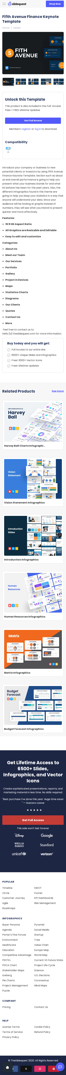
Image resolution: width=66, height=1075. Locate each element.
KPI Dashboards (43, 898)
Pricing (6, 1007)
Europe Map (41, 950)
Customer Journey (13, 898)
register (26, 129)
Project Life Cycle (44, 965)
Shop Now (55, 3)
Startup (38, 935)
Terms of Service (12, 1032)
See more (58, 391)
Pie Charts (8, 980)
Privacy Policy (10, 1037)
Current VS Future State (48, 960)
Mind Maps (40, 985)
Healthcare (9, 945)
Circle (5, 893)
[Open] (7, 1067)
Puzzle (6, 990)
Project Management (15, 985)
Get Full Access (33, 120)
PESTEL (6, 960)
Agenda (7, 930)
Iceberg (7, 975)
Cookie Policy (42, 1027)
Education (8, 950)
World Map (40, 955)
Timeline (7, 888)
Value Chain (41, 945)
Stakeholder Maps (13, 970)
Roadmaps (8, 908)
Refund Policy (42, 1032)
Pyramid (39, 924)
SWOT (38, 888)
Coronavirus (41, 980)
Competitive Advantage (16, 955)
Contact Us (41, 1007)
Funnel (38, 893)
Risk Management (45, 903)
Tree (37, 940)
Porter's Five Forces (14, 935)
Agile (5, 903)
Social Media (41, 930)
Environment (10, 940)
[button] (60, 52)
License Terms (11, 1027)
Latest (17, 28)
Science (39, 970)
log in (38, 129)
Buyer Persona (11, 924)
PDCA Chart (9, 965)
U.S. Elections (42, 975)
